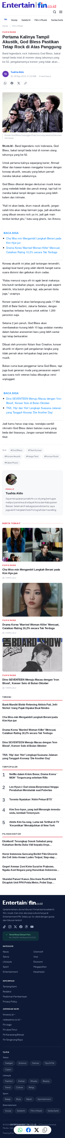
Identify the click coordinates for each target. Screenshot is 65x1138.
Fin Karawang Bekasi (13, 1034)
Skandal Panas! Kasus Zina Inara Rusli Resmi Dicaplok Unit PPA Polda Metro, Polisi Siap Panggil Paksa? (29, 882)
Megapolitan (40, 966)
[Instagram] (9, 926)
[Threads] (26, 926)
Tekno (6, 956)
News (6, 951)
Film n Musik (41, 19)
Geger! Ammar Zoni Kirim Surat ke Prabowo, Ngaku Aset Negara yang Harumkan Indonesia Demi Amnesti (29, 870)
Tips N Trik (49, 1063)
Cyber (8, 1069)
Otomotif (38, 951)
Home (5, 26)
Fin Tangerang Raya (13, 1039)
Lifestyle (7, 961)
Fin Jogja (7, 1024)
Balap (8, 1099)
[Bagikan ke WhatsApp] (5, 83)
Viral (35, 956)
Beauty (46, 1081)
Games (35, 1063)
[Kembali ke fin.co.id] (5, 19)
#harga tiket (32, 456)
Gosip (14, 19)
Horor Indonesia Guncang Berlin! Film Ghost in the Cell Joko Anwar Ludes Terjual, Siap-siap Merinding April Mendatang (29, 857)
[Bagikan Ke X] (18, 83)
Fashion (9, 1081)
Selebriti (25, 19)
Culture (19, 1087)
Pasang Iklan (8, 1133)
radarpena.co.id (11, 1019)
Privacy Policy (10, 1001)
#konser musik (51, 456)
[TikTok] (4, 926)
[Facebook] (20, 926)
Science (22, 1063)
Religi (31, 1087)
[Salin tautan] (25, 83)
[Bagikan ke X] (36, 1130)
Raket (29, 1099)
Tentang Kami (10, 986)
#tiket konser (35, 450)
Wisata (33, 1081)
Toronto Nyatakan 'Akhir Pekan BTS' (30, 799)
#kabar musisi (11, 462)
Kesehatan (39, 971)
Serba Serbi (53, 1110)
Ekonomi (38, 961)
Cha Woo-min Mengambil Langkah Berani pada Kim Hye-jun (33, 240)
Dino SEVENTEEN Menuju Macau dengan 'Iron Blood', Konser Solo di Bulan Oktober (33, 400)
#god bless (16, 450)
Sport (6, 966)
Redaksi (7, 991)
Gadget (9, 1063)
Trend (7, 1087)
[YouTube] (31, 926)
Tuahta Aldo (14, 493)
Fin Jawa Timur (10, 1029)
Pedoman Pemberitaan (15, 996)
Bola (18, 1099)
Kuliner (21, 1081)
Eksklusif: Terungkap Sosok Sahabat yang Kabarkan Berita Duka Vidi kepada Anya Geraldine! (27, 844)
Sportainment (44, 1099)
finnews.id (8, 1014)
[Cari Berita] (54, 12)
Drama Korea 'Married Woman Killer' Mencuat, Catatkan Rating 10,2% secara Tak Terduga (33, 250)
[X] (15, 926)
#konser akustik (12, 456)
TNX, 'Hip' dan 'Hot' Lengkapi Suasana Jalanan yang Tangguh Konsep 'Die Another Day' (33, 410)
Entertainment (10, 971)
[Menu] (61, 12)
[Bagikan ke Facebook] (12, 83)
